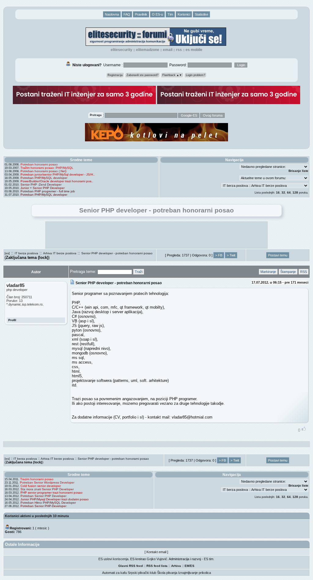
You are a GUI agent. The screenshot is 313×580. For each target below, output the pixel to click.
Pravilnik (141, 14)
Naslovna (112, 14)
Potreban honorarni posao (39, 164)
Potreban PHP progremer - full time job (47, 191)
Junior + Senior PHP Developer (42, 188)
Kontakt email (156, 552)
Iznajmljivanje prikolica (194, 573)
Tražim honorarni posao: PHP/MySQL (46, 167)
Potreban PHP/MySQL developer (43, 177)
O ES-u (157, 14)
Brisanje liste (298, 170)
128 (295, 192)
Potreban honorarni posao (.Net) (43, 171)
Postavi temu (277, 255)
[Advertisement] (156, 235)
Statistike (201, 14)
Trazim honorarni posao (36, 479)
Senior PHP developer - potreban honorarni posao (117, 253)
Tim (170, 14)
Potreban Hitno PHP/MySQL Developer (48, 502)
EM (187, 565)
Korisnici (184, 14)
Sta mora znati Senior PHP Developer (47, 489)
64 (289, 192)
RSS (179, 50)
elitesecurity (121, 50)
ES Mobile (194, 50)
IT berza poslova (26, 253)
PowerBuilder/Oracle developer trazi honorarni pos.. (56, 181)
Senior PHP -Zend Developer (40, 184)
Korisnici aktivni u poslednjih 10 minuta (37, 516)
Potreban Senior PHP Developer (43, 496)
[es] (7, 253)
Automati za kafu (114, 573)
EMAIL (167, 50)
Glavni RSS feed (130, 565)
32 (283, 192)
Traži (138, 272)
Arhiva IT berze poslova (59, 253)
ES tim (208, 559)
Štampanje (288, 272)
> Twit (231, 255)
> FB (218, 255)
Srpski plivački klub (142, 573)
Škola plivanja (167, 573)
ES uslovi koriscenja (113, 559)
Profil (12, 320)
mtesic (42, 528)
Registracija (115, 75)
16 (278, 192)
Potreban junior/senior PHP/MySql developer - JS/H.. (57, 174)
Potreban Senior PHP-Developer (43, 506)
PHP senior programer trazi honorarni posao (51, 492)
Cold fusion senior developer (40, 486)
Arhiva (176, 565)
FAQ (126, 14)
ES (192, 565)
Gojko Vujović (157, 559)
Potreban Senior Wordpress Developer (47, 482)
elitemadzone (147, 50)
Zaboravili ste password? (142, 75)
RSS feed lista (157, 565)
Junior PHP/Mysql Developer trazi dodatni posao (54, 499)
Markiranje (268, 272)
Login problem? (195, 75)
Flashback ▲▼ (172, 75)
